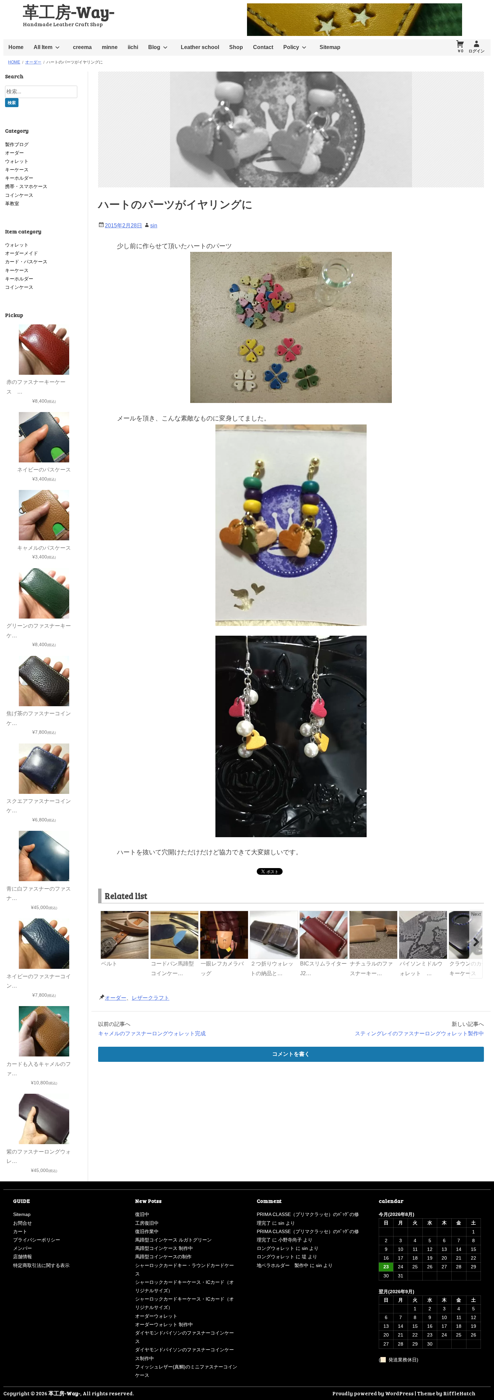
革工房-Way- (68, 11)
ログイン (476, 51)
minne (110, 47)
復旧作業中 (147, 1231)
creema (82, 47)
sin (153, 225)
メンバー (22, 1248)
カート (20, 1231)
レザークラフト (150, 998)
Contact (263, 47)
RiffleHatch (459, 1393)
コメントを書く (291, 1054)
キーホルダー (19, 178)
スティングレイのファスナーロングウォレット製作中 (419, 1033)
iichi (133, 47)
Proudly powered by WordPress (373, 1393)
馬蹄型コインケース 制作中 (164, 1248)
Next (476, 914)
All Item (43, 47)
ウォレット (17, 161)
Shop (236, 47)
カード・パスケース (26, 261)
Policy (291, 47)
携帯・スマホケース (26, 186)
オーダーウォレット (156, 1316)
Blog (154, 47)
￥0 (460, 51)
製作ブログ (17, 144)
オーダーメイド (21, 253)
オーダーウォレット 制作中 (164, 1324)
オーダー (115, 998)
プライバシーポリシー (36, 1240)
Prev (106, 914)
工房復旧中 (147, 1223)
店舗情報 (22, 1256)
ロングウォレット (275, 1248)
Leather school (200, 47)
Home (16, 47)
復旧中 (142, 1214)
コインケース (19, 195)
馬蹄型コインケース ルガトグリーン (173, 1240)
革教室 (12, 203)
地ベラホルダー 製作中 (282, 1265)
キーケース (17, 169)
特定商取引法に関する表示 (41, 1265)
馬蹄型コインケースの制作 (163, 1256)
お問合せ (22, 1223)
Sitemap (330, 47)
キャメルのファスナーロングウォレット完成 (152, 1033)
